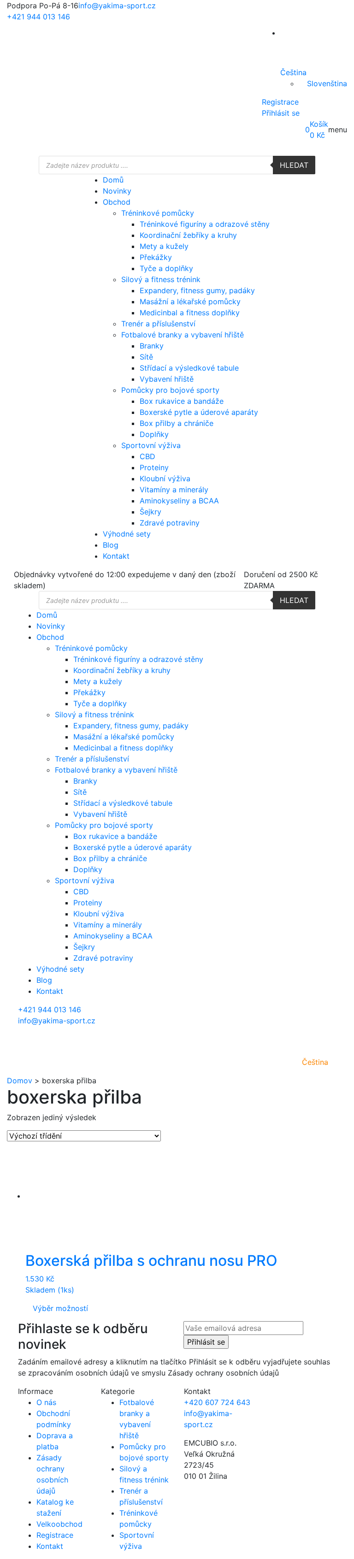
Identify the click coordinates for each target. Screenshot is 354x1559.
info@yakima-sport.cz (117, 5)
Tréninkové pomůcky (157, 213)
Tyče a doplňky (166, 268)
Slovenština (327, 83)
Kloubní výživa (165, 478)
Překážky (156, 257)
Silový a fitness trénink (161, 279)
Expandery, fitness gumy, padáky (197, 290)
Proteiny (154, 467)
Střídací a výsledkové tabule (189, 367)
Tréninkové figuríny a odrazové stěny (205, 224)
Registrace (280, 101)
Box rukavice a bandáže (182, 401)
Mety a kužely (164, 246)
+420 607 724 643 (217, 1402)
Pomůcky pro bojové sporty (170, 390)
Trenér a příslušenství (158, 323)
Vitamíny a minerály (174, 489)
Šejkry (150, 511)
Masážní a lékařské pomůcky (190, 301)
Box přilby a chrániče (176, 423)
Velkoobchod (59, 1524)
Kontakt (116, 556)
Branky (152, 345)
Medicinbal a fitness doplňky (190, 312)
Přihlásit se (281, 113)
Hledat (294, 165)
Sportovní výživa (151, 445)
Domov (19, 1080)
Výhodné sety (127, 533)
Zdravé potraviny (170, 522)
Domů (113, 179)
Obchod (116, 202)
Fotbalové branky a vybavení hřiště (182, 334)
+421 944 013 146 (38, 16)
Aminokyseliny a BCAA (179, 500)
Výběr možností (60, 1308)
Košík (319, 124)
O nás (46, 1402)
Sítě (146, 356)
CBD (147, 456)
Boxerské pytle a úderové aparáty (199, 412)
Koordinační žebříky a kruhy (188, 235)
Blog (110, 544)
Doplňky (154, 434)
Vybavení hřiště (167, 379)
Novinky (117, 190)
